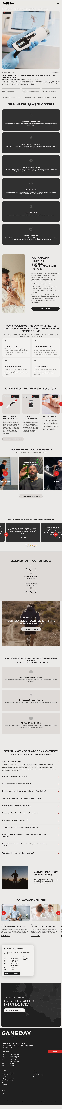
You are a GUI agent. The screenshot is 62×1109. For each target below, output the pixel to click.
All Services (5, 1084)
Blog (34, 1076)
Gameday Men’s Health (31, 766)
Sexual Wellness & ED (7, 1080)
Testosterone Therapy (8, 1073)
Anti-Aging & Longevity (8, 1078)
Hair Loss (4, 1082)
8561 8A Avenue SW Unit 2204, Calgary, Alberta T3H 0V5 (17, 1045)
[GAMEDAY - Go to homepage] (16, 1034)
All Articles (3, 924)
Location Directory (38, 1075)
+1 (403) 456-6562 (7, 1047)
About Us (35, 1073)
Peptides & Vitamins (7, 1075)
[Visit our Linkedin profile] (3, 1093)
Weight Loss (5, 1076)
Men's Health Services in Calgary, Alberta (11, 8)
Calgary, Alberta (23, 8)
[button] (58, 3)
